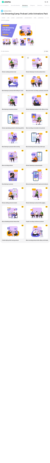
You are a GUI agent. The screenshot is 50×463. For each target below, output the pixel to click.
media (35, 17)
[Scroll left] (1, 5)
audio (8, 17)
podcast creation (19, 17)
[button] (2, 11)
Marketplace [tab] (25, 5)
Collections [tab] (39, 5)
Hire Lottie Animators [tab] (15, 5)
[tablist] (25, 5)
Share (46, 51)
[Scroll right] (48, 5)
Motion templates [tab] (5, 5)
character (3, 17)
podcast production (28, 17)
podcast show (40, 17)
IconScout (7, 20)
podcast (12, 17)
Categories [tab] (32, 5)
